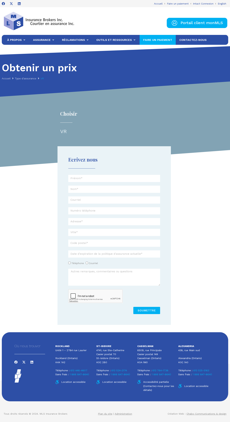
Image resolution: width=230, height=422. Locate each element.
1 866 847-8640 (79, 374)
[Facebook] (3, 3)
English (222, 3)
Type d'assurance (25, 78)
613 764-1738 (160, 370)
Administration (123, 413)
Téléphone (77, 263)
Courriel (93, 263)
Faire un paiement (178, 3)
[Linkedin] (19, 3)
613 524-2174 (119, 370)
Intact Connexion (203, 3)
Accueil (158, 3)
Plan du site (105, 413)
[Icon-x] (11, 3)
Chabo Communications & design (206, 413)
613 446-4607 (78, 370)
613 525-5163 (201, 370)
